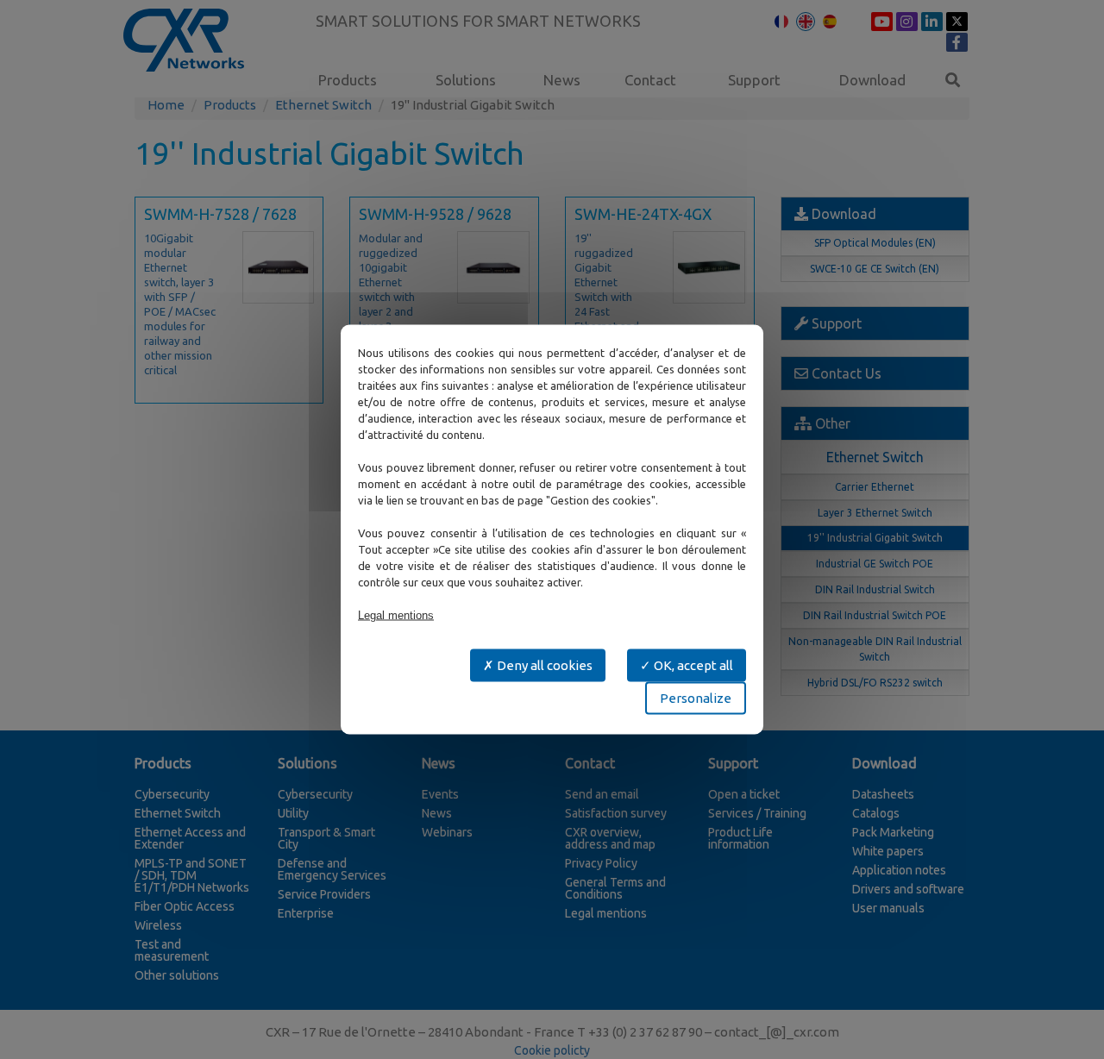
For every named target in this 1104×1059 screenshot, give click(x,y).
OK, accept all (692, 665)
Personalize (695, 698)
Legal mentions (396, 615)
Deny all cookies (543, 665)
